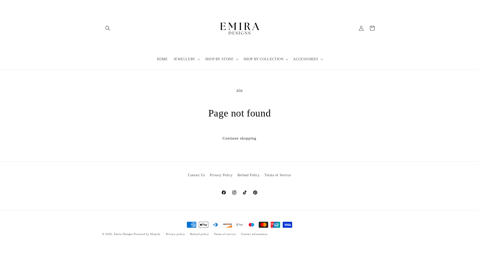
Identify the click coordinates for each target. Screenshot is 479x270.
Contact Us (196, 175)
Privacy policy (175, 234)
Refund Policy (249, 175)
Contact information (254, 234)
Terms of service (225, 234)
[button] (107, 28)
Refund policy (199, 234)
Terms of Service (277, 175)
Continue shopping (239, 138)
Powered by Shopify (147, 234)
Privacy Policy (221, 175)
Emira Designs (123, 234)
